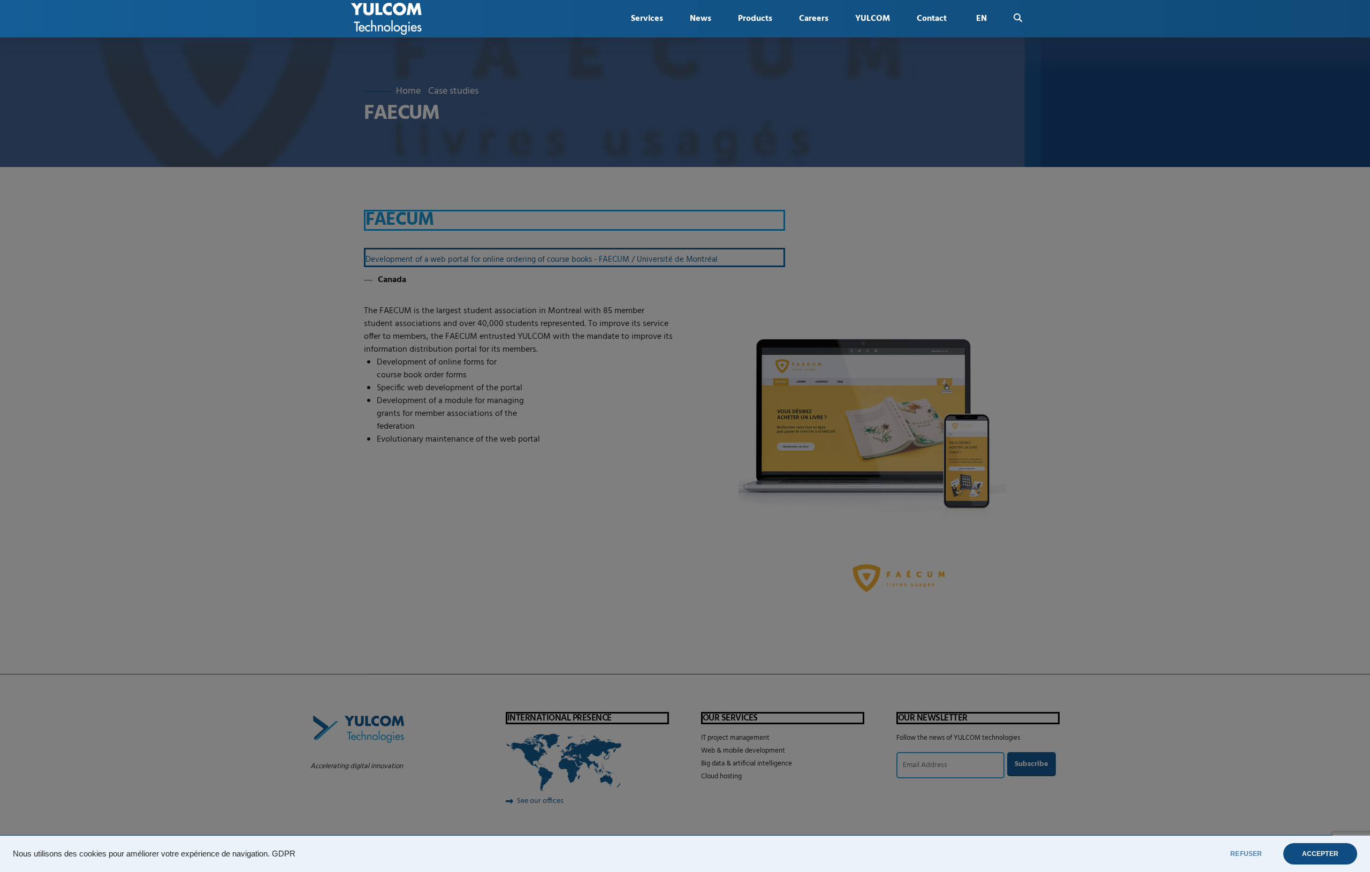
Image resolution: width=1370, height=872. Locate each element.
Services (647, 19)
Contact (932, 19)
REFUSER (1246, 854)
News (700, 19)
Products (755, 19)
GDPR (283, 854)
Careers (813, 19)
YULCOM (872, 19)
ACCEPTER (1320, 854)
